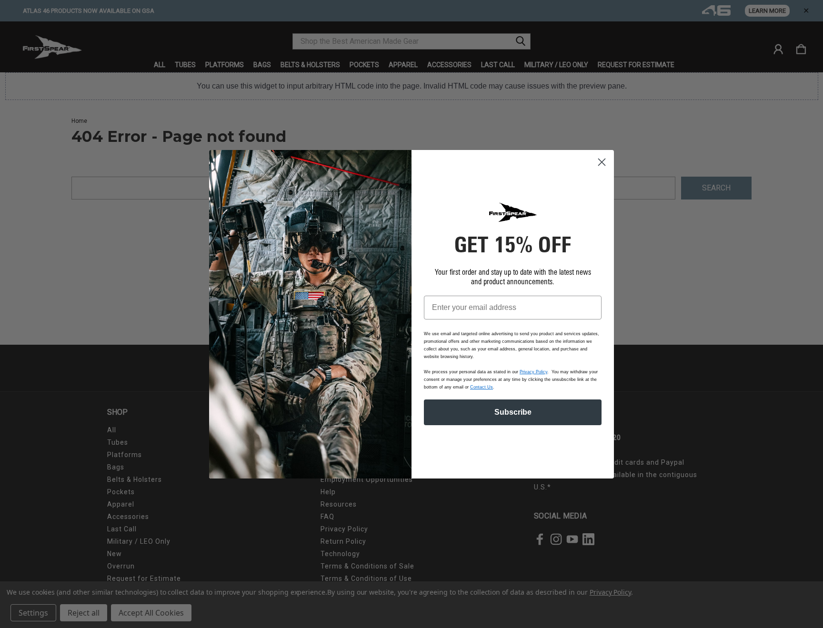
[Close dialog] (601, 162)
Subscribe (513, 412)
